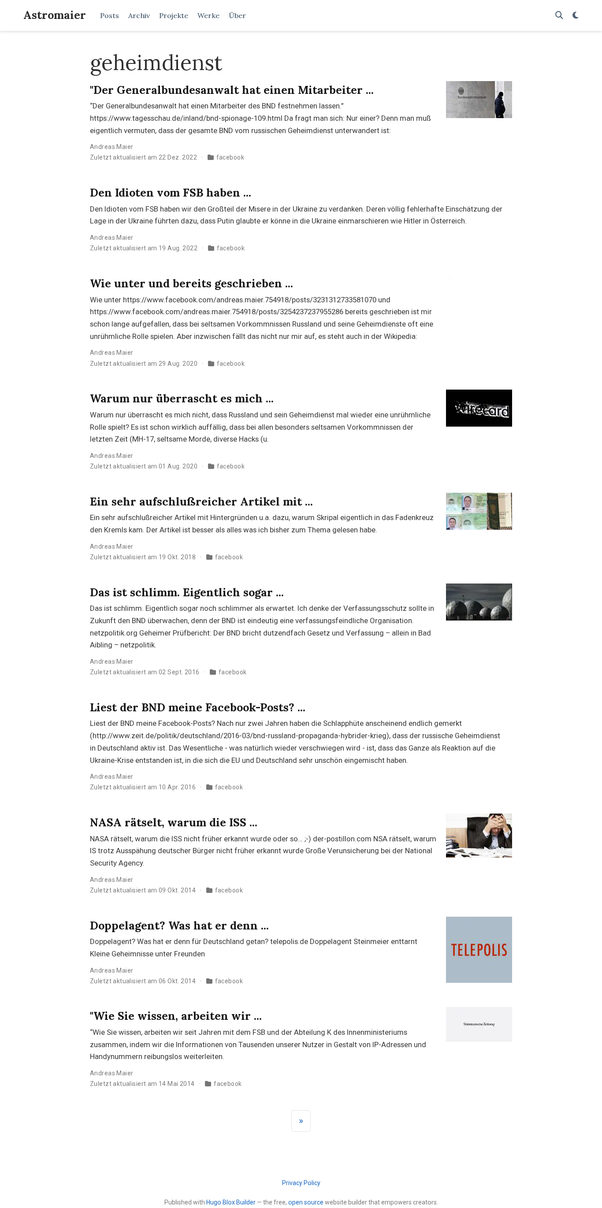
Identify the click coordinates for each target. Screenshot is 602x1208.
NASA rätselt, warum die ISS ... (173, 822)
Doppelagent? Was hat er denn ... (179, 925)
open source (305, 1202)
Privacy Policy (301, 1182)
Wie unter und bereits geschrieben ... (191, 283)
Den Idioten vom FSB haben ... (170, 193)
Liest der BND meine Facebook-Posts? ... (197, 707)
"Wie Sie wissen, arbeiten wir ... (176, 1016)
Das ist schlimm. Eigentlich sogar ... (187, 592)
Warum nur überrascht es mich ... (182, 398)
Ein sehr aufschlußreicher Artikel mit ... (201, 501)
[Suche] (559, 16)
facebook (230, 157)
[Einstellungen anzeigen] (575, 16)
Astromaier (54, 15)
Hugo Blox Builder (231, 1202)
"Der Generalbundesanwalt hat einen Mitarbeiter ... (232, 90)
